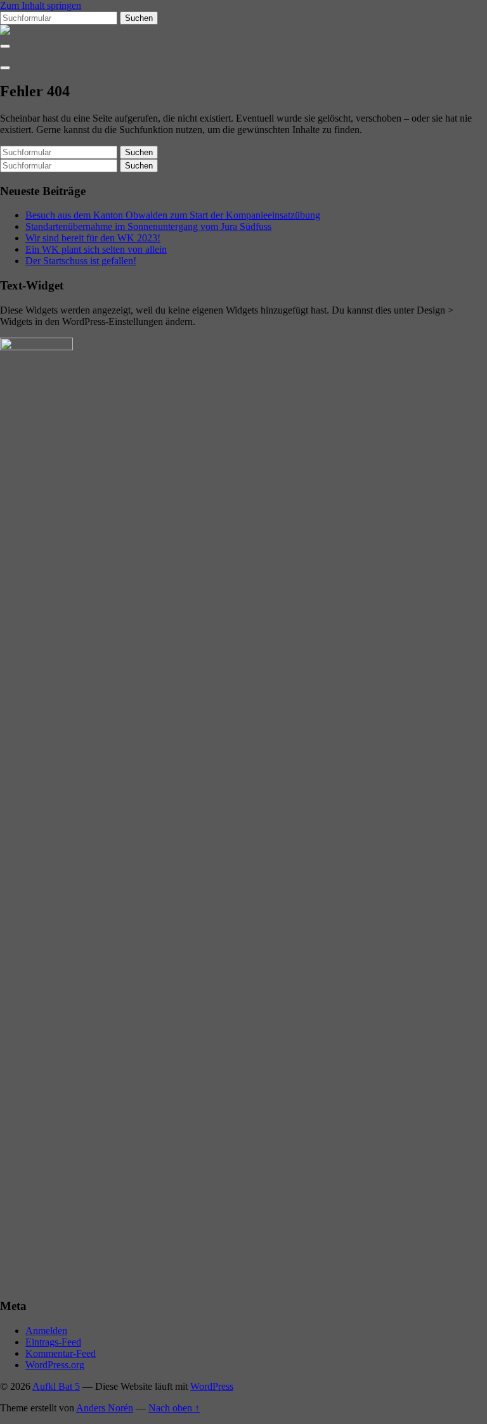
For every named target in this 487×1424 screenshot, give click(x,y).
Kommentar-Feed (60, 1353)
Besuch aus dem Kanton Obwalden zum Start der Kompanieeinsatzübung (172, 215)
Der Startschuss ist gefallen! (80, 260)
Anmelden (46, 1330)
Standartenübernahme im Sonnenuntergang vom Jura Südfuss (148, 226)
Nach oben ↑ (174, 1407)
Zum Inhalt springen (40, 5)
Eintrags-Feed (53, 1342)
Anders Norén (104, 1407)
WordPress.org (54, 1364)
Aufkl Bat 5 (56, 1386)
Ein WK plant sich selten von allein (96, 249)
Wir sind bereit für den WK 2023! (92, 237)
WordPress (211, 1386)
